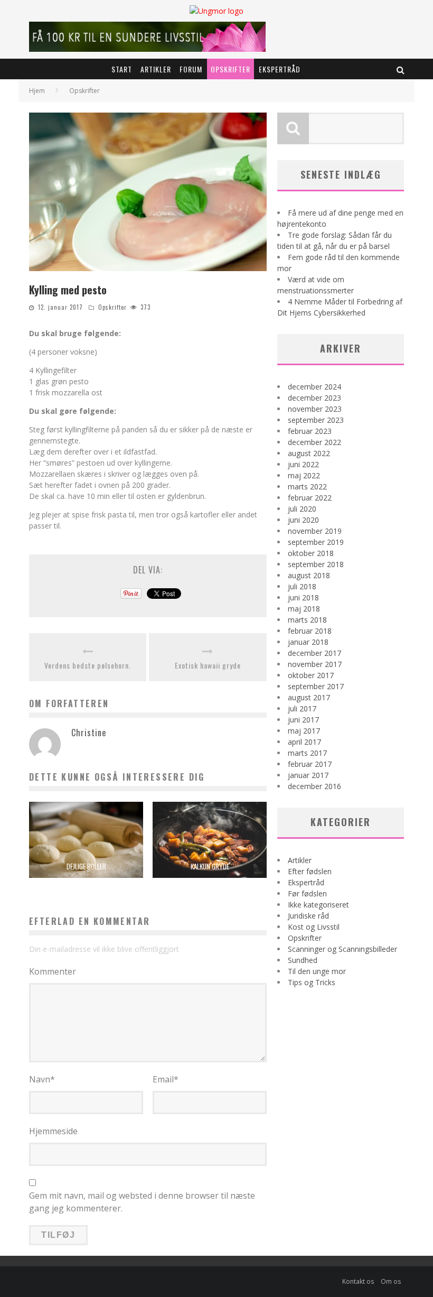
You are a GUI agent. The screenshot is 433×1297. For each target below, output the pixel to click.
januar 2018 (308, 642)
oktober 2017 (311, 675)
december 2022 (314, 442)
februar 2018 (310, 631)
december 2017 (314, 653)
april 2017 (304, 742)
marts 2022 (307, 486)
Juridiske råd (308, 916)
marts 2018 (307, 620)
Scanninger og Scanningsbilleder (342, 949)
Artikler (155, 69)
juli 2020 (302, 509)
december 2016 (314, 786)
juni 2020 (303, 520)
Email (165, 1079)
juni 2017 (303, 720)
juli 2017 (302, 708)
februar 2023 (310, 431)
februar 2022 (310, 498)
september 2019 (316, 542)
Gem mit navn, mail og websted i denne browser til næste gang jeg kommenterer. (142, 1202)
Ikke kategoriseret (318, 905)
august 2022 (309, 453)
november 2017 (315, 664)
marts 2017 (307, 753)
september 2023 (316, 420)
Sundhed (302, 960)
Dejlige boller (86, 866)
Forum (191, 69)
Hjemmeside (53, 1131)
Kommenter (52, 971)
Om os (391, 1281)
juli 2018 (302, 586)
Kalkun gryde (210, 866)
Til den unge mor (317, 971)
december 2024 (314, 387)
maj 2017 (304, 731)
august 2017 (309, 697)
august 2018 (309, 575)
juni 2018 (303, 597)
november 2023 (315, 409)
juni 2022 (303, 464)
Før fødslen (307, 893)
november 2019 (315, 531)
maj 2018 (304, 609)
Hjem (37, 90)
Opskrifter (230, 69)
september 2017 (316, 686)
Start (121, 69)
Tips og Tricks (311, 982)
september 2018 (316, 564)
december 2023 (314, 398)
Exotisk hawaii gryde (208, 665)
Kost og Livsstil (314, 927)
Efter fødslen (310, 871)
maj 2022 (304, 475)
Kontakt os (358, 1281)
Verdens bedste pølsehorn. (87, 665)
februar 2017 (310, 764)
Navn (42, 1079)
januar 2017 (308, 775)
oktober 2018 (311, 553)
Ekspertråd (279, 69)
